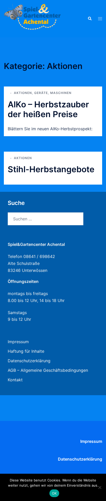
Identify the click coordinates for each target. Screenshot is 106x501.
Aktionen (23, 93)
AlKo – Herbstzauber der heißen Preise (48, 109)
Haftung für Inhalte (26, 351)
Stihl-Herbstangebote (51, 169)
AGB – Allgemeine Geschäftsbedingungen (48, 370)
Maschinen (61, 93)
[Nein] (99, 487)
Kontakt (15, 379)
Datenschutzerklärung (29, 360)
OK (54, 493)
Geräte (41, 93)
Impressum (18, 341)
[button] (89, 18)
